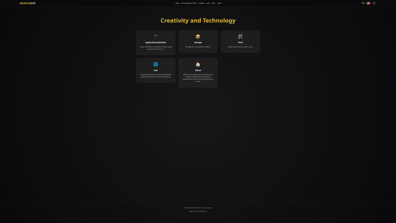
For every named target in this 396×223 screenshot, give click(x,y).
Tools (213, 3)
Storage (201, 3)
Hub (207, 3)
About (219, 3)
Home (177, 3)
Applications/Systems (189, 3)
